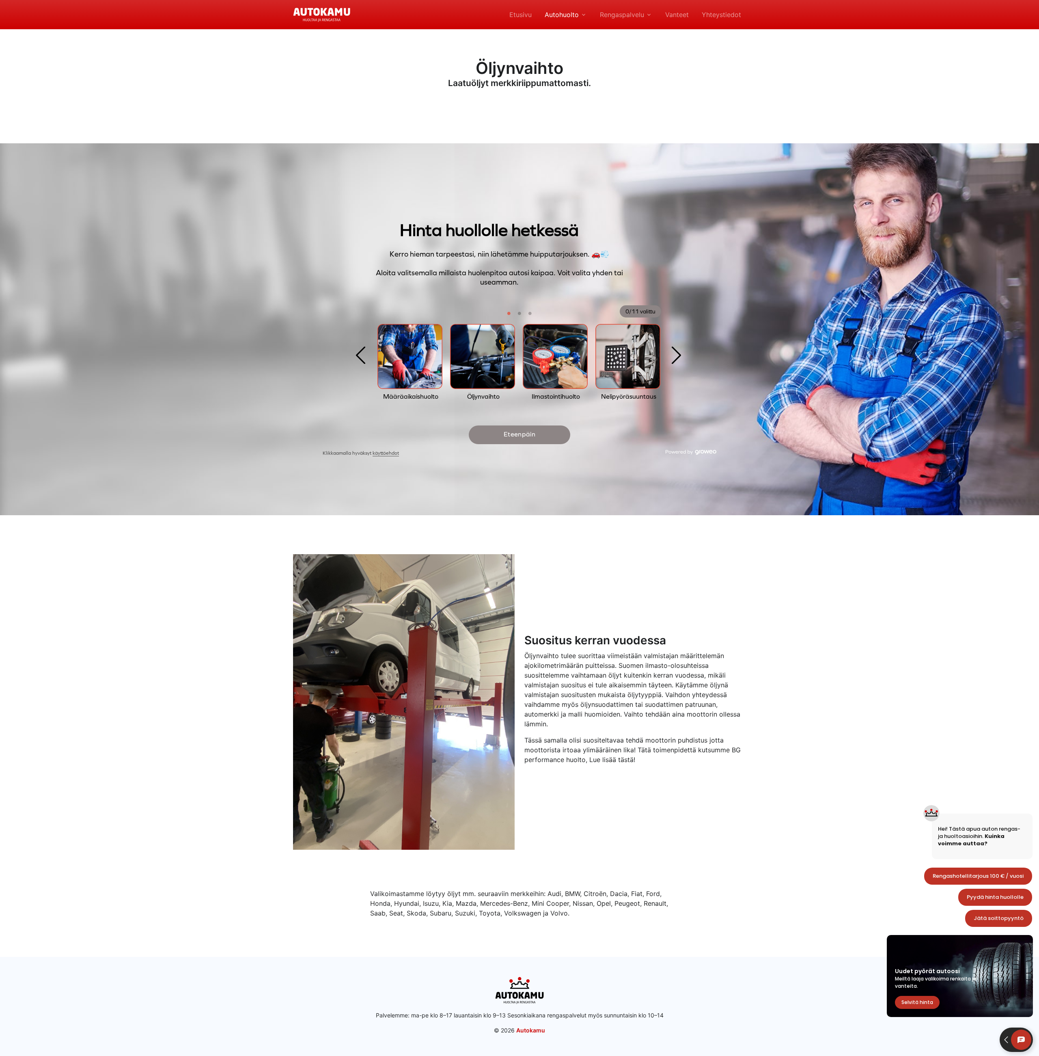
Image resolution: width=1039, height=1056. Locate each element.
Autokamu (530, 1030)
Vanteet (677, 15)
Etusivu (520, 15)
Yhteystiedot (721, 15)
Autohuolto (562, 15)
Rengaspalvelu (622, 15)
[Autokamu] (321, 14)
